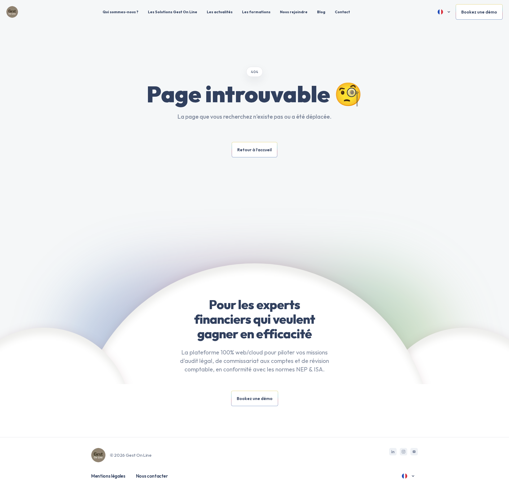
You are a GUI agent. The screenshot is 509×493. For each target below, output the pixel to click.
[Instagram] (403, 451)
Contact (342, 12)
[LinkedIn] (393, 451)
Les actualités (219, 12)
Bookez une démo (479, 12)
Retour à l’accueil (254, 149)
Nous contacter (152, 476)
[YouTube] (414, 451)
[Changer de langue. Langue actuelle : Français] (444, 12)
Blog (321, 12)
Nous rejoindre (294, 12)
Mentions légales (108, 476)
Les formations (256, 12)
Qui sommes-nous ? (120, 12)
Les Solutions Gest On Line (172, 12)
